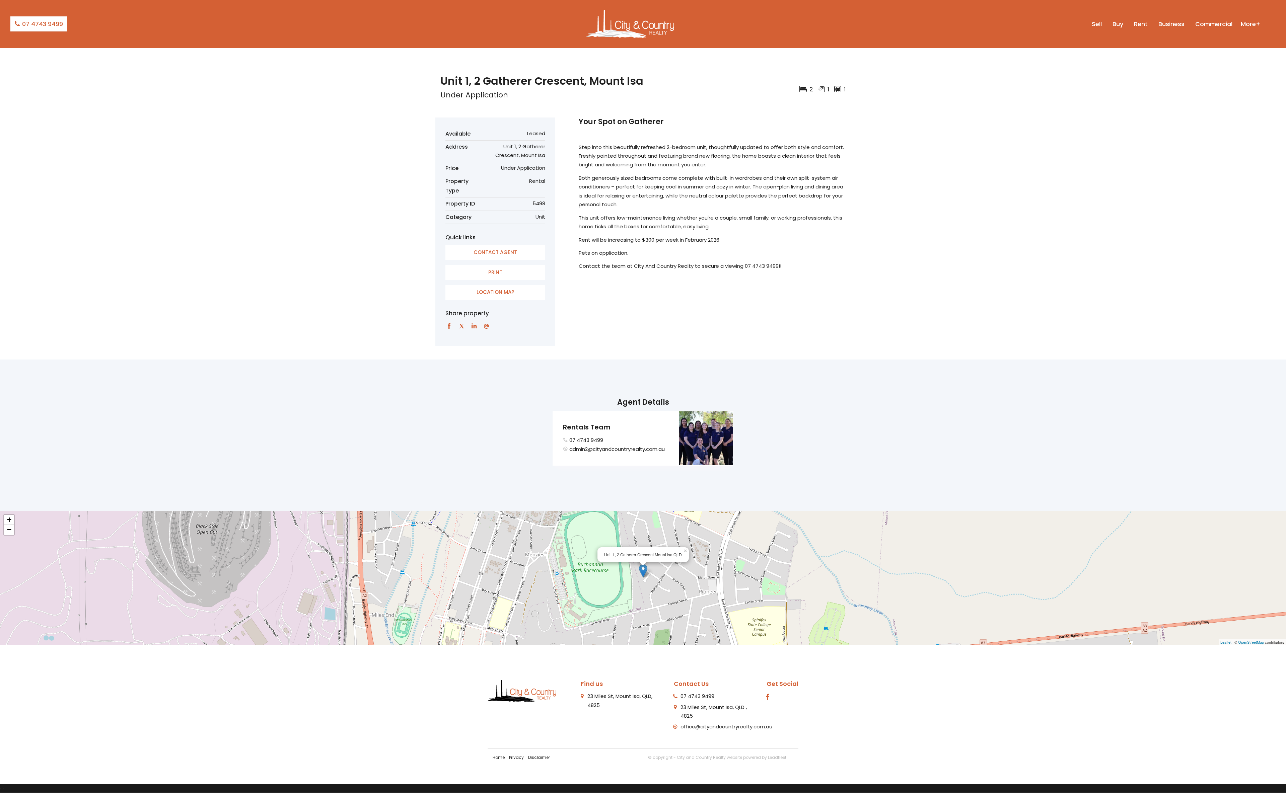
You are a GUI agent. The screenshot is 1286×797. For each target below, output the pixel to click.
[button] (495, 272)
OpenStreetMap (1251, 642)
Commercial (1213, 24)
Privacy (516, 757)
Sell (1097, 24)
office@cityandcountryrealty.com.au (726, 726)
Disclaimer (539, 757)
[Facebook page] (768, 697)
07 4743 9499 (41, 24)
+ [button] (9, 519)
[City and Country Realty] (630, 23)
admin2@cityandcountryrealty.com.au (617, 449)
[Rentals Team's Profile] (706, 438)
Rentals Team (587, 427)
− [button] (9, 530)
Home (499, 757)
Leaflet (1225, 642)
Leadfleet (777, 757)
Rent (1141, 24)
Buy (1118, 24)
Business (1171, 24)
